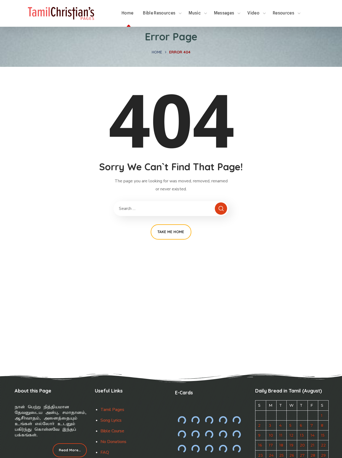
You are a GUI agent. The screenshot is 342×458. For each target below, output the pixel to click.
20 (302, 445)
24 (271, 455)
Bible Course (112, 431)
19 (291, 445)
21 (312, 445)
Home (157, 52)
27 (302, 455)
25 (281, 455)
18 (281, 445)
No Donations (113, 442)
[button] (70, 450)
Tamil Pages (112, 410)
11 (280, 435)
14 (312, 435)
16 (260, 445)
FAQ (104, 452)
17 (271, 445)
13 (302, 435)
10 (271, 435)
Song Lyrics (111, 420)
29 (323, 455)
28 (312, 455)
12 (291, 435)
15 (323, 435)
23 (260, 455)
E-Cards (184, 393)
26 (291, 455)
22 (323, 445)
